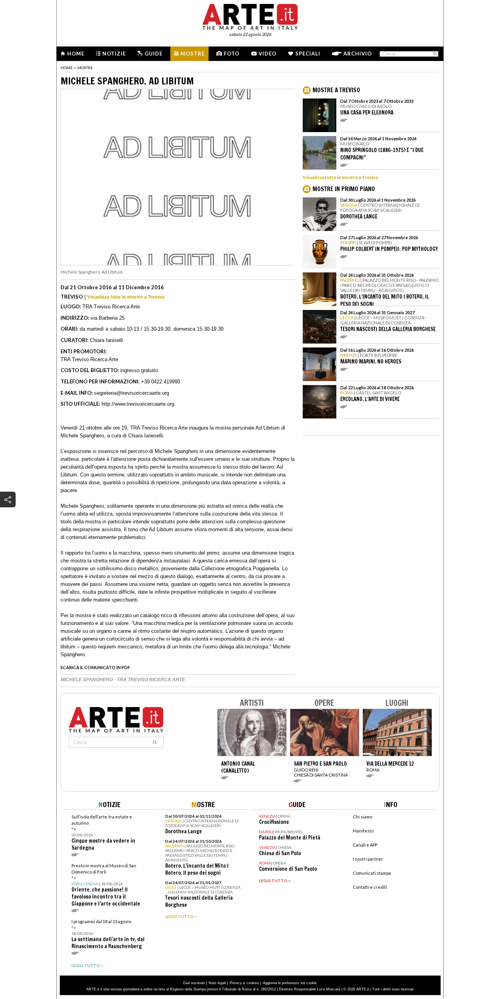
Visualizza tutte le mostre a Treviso (125, 297)
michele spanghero (87, 679)
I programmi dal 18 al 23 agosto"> (108, 934)
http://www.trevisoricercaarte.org (138, 404)
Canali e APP (365, 844)
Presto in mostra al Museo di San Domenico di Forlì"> (105, 885)
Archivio (357, 53)
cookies (252, 983)
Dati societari (194, 983)
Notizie (114, 53)
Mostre (192, 53)
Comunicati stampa (372, 872)
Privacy (236, 983)
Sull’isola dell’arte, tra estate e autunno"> (103, 832)
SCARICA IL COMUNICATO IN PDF (95, 667)
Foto (231, 53)
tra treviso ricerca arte (151, 679)
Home (75, 53)
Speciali (307, 53)
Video (268, 53)
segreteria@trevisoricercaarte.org (131, 393)
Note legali (217, 983)
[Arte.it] (250, 16)
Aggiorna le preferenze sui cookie (290, 983)
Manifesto (363, 830)
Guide (153, 53)
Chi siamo (362, 816)
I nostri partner (368, 858)
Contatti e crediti (370, 887)
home (67, 67)
